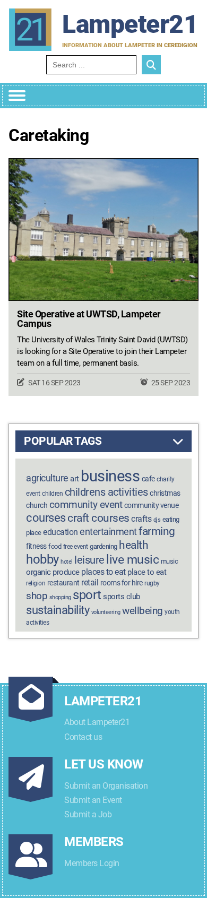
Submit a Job (87, 814)
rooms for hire (121, 582)
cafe (148, 478)
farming (157, 531)
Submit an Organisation (106, 786)
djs (157, 519)
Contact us (83, 737)
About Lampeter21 (97, 722)
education (60, 532)
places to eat (103, 572)
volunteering (105, 612)
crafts (141, 519)
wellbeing (142, 611)
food (54, 546)
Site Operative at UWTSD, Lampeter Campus (89, 319)
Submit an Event (93, 800)
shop (36, 596)
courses (46, 517)
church (36, 505)
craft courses (98, 517)
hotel (67, 561)
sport (87, 595)
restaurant (63, 583)
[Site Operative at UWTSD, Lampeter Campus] (103, 229)
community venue (151, 505)
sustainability (57, 610)
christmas (165, 493)
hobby (42, 559)
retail (89, 582)
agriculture (47, 477)
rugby (152, 583)
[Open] (17, 95)
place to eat (146, 572)
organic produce (53, 572)
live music (132, 559)
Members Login (91, 863)
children (52, 493)
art (74, 478)
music (169, 561)
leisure (89, 560)
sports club (121, 596)
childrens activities (106, 492)
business (110, 476)
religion (35, 583)
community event (86, 504)
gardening (103, 546)
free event (75, 546)
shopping (60, 597)
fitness (36, 546)
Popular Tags (62, 441)
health (133, 544)
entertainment (108, 531)
